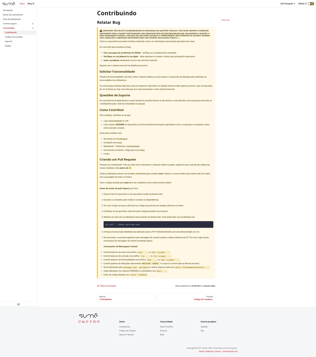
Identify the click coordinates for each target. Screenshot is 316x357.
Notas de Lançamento (13, 15)
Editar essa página (108, 286)
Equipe (8, 46)
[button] (311, 3)
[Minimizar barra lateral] (18, 304)
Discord (163, 331)
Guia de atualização (12, 19)
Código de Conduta (13, 37)
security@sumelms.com (172, 33)
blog (143, 150)
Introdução (8, 10)
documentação (115, 121)
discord (141, 104)
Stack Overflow (166, 327)
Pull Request (121, 139)
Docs (22, 3)
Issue (119, 142)
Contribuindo (11, 32)
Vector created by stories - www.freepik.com (218, 351)
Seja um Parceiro (126, 334)
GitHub (164, 86)
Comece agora (10, 23)
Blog (162, 334)
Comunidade (8, 28)
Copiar (208, 224)
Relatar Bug (225, 20)
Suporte (8, 41)
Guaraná (204, 327)
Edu (202, 331)
